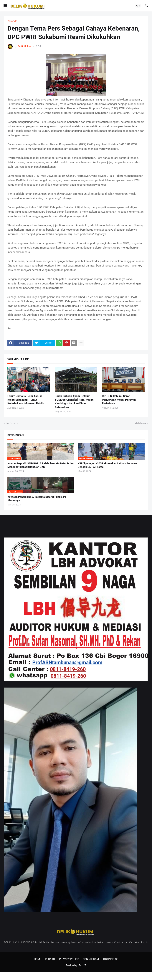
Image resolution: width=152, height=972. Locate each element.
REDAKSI (50, 959)
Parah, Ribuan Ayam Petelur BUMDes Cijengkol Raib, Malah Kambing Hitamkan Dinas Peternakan (74, 401)
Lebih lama (140, 423)
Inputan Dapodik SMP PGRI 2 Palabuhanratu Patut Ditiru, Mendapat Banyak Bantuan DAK (40, 465)
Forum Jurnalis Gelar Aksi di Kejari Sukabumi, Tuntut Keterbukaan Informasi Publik (25, 399)
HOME (37, 959)
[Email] (74, 343)
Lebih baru (12, 423)
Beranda (12, 21)
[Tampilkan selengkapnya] (81, 343)
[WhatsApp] (59, 343)
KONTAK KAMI (91, 959)
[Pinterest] (66, 343)
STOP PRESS (110, 959)
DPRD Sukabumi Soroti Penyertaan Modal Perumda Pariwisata (119, 399)
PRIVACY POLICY (69, 959)
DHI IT (82, 965)
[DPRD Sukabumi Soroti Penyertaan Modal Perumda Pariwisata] (123, 379)
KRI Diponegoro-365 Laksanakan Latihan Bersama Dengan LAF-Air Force (107, 465)
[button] (5, 6)
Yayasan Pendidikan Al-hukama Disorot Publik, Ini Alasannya (36, 498)
